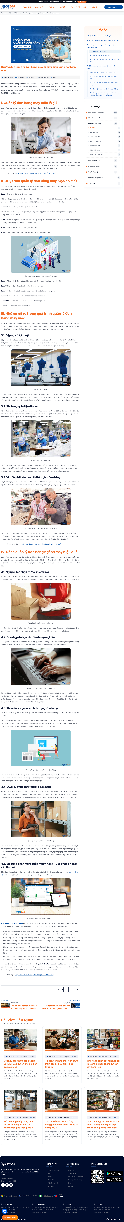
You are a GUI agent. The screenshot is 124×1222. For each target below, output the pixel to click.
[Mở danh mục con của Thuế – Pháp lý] (119, 172)
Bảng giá (51, 1186)
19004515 (10, 1179)
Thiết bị (51, 7)
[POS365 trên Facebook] (3, 1185)
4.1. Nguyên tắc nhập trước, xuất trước (103, 72)
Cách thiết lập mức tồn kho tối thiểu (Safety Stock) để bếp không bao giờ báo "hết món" (103, 1124)
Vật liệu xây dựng (54, 1183)
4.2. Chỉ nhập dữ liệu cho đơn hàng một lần (103, 78)
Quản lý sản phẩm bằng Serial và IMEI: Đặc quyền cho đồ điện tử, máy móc (20, 1063)
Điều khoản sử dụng (113, 1219)
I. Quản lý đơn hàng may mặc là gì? (99, 36)
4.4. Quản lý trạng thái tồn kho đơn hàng (104, 89)
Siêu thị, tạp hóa (53, 1170)
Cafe (50, 1177)
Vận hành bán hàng (15, 13)
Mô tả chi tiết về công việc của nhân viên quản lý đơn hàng (36, 173)
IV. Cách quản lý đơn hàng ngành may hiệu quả (101, 67)
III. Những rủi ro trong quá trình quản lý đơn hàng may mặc (102, 46)
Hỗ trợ (70, 1186)
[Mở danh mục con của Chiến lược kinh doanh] (119, 118)
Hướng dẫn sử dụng (75, 1180)
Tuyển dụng (72, 1173)
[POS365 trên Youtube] (11, 1185)
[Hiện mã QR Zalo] (4, 1211)
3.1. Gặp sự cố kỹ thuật (98, 51)
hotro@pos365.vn (12, 1181)
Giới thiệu (71, 1170)
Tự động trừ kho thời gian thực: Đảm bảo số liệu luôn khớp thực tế (61, 1063)
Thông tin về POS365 (78, 7)
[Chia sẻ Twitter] (77, 989)
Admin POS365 (44, 77)
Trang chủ (27, 7)
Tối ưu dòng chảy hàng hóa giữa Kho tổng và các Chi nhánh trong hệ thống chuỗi (18, 1124)
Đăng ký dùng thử (113, 7)
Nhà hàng (51, 1173)
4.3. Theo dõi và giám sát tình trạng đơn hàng (104, 84)
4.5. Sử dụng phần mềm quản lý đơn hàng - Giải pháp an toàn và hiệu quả (104, 94)
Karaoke (51, 1180)
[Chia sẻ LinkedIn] (71, 989)
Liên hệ (94, 7)
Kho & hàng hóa (28, 13)
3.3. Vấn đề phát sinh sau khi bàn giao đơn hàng (104, 61)
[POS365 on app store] (114, 1179)
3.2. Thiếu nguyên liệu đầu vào (100, 55)
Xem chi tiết (82, 1)
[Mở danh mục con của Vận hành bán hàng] (119, 124)
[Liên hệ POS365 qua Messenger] (7, 1185)
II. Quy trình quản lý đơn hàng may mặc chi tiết (103, 40)
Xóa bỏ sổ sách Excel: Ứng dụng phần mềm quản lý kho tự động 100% (61, 1124)
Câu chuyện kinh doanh (76, 1177)
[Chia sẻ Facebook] (66, 989)
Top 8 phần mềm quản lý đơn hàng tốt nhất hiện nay (34, 975)
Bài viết (62, 7)
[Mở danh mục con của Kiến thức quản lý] (119, 160)
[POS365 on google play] (114, 1173)
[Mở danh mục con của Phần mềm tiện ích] (119, 166)
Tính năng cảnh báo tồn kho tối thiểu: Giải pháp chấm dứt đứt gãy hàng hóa (103, 1063)
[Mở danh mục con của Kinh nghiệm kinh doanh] (119, 112)
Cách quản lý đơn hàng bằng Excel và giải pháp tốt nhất (40, 544)
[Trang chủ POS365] (8, 6)
